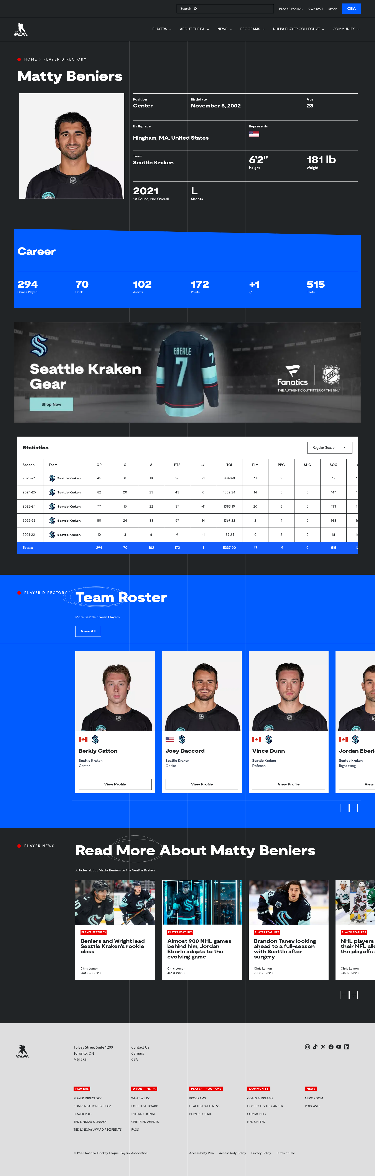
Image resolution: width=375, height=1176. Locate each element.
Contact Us (140, 1047)
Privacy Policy (261, 1153)
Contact (315, 8)
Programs (250, 29)
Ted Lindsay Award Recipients (98, 1129)
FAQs (135, 1129)
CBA (351, 9)
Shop (332, 8)
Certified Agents (145, 1122)
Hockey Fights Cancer (265, 1106)
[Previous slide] (344, 808)
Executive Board (144, 1106)
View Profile (115, 784)
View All (88, 631)
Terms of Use (285, 1153)
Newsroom (314, 1098)
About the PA (192, 29)
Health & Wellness (204, 1106)
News (222, 29)
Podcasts (312, 1106)
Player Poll (83, 1114)
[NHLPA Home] (21, 29)
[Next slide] (353, 808)
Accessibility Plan (201, 1153)
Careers (137, 1053)
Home (30, 59)
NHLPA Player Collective (296, 29)
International (143, 1114)
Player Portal (291, 8)
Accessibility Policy (232, 1153)
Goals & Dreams (260, 1098)
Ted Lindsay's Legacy (90, 1122)
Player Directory (65, 59)
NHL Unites (272, 1122)
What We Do (141, 1098)
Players (159, 29)
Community (344, 29)
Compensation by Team (92, 1106)
